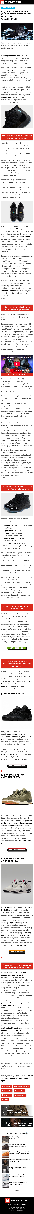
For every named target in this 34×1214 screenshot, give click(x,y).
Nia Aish (6, 19)
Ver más (17, 1190)
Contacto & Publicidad (13, 1204)
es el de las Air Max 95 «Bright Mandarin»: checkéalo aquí (17, 1078)
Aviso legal (24, 1204)
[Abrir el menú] (32, 2)
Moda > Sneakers (8, 8)
